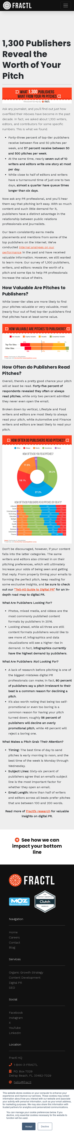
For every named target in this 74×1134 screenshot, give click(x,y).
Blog (12, 947)
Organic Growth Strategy (26, 972)
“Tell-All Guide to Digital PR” (34, 589)
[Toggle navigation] (65, 5)
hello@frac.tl (22, 1082)
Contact (14, 942)
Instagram (16, 1018)
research (43, 811)
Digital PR (15, 982)
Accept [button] (28, 1126)
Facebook (16, 1012)
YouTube (15, 1028)
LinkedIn (15, 1033)
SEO (12, 987)
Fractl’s (31, 811)
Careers (14, 937)
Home (13, 932)
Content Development (24, 977)
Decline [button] (45, 1126)
